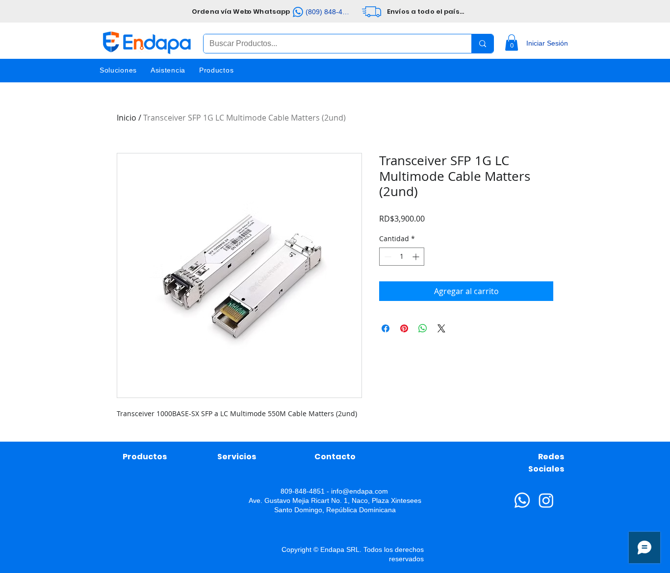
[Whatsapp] (522, 500)
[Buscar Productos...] (482, 43)
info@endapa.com (359, 491)
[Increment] (417, 256)
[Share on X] (441, 328)
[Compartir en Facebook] (385, 328)
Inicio (126, 117)
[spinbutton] (402, 256)
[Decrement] (387, 256)
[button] (511, 42)
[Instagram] (546, 500)
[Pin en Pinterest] (404, 328)
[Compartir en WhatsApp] (423, 328)
